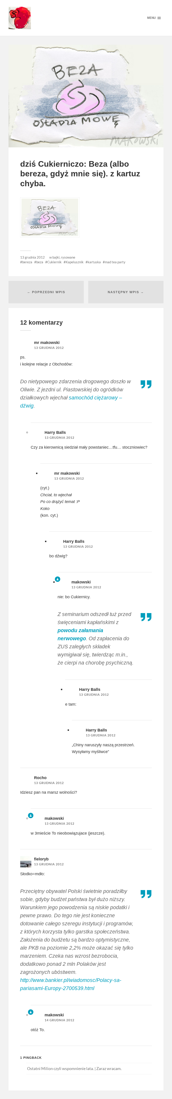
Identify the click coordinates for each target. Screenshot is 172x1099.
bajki (56, 257)
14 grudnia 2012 (59, 1020)
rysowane (68, 257)
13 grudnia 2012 (32, 257)
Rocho (40, 778)
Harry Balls (55, 432)
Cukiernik (54, 262)
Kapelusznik (75, 262)
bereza (27, 262)
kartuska (94, 262)
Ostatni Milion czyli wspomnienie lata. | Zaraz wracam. (74, 1068)
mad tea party (115, 262)
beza (39, 262)
